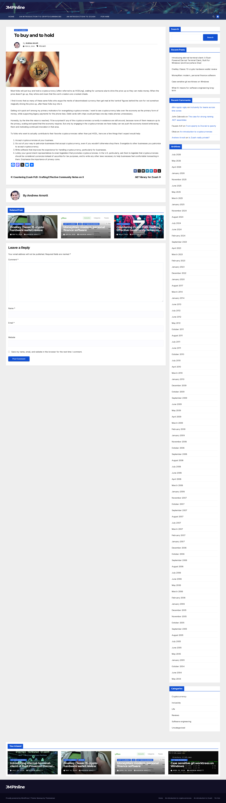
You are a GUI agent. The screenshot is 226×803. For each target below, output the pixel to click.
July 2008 (176, 466)
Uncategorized (178, 728)
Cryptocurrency (21, 30)
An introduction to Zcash (81, 17)
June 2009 (177, 404)
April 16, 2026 (179, 770)
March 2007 (177, 529)
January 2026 (178, 173)
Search (175, 29)
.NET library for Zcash (147, 177)
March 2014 (177, 292)
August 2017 (177, 285)
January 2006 (178, 604)
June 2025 (177, 186)
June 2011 (176, 348)
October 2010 (178, 354)
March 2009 (177, 423)
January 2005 (178, 660)
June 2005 (177, 647)
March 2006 (177, 591)
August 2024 (178, 217)
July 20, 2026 (18, 770)
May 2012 (176, 323)
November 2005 (179, 616)
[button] (213, 16)
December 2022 (179, 273)
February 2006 (179, 598)
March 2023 (177, 254)
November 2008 (179, 441)
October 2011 (178, 329)
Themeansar (50, 798)
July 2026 (176, 154)
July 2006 (176, 573)
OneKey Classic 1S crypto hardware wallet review (27, 228)
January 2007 (178, 541)
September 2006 (179, 560)
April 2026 (176, 167)
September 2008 (179, 454)
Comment (13, 259)
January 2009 (178, 435)
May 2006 (176, 585)
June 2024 (177, 229)
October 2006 (178, 554)
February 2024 (179, 235)
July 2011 (176, 342)
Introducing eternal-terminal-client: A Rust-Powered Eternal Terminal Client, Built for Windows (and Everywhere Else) (191, 60)
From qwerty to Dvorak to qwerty (201, 126)
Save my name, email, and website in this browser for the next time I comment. (46, 352)
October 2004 (178, 666)
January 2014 (178, 298)
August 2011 (177, 335)
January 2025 (178, 204)
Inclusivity (176, 703)
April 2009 (176, 417)
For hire (105, 17)
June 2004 (177, 672)
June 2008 (177, 473)
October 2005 (178, 623)
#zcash (42, 46)
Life (80, 224)
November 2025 (179, 179)
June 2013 (176, 304)
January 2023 (178, 267)
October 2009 (178, 392)
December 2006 (179, 548)
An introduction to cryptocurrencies (40, 17)
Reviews (28, 224)
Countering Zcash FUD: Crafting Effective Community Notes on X (48, 177)
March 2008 (177, 485)
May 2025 (176, 192)
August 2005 (177, 635)
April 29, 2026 (125, 770)
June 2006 (177, 579)
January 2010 (178, 379)
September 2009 (179, 398)
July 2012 (176, 310)
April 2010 (176, 367)
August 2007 (178, 516)
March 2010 (177, 373)
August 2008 (178, 460)
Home (11, 17)
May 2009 (176, 410)
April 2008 (176, 479)
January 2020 (178, 279)
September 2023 (179, 242)
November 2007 (179, 498)
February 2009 (179, 429)
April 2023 (176, 248)
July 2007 (176, 523)
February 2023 (178, 260)
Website (11, 337)
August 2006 (178, 566)
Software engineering (91, 224)
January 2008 (178, 491)
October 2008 (178, 448)
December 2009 (179, 385)
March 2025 (177, 198)
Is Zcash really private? (199, 137)
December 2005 (179, 610)
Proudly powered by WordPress (18, 798)
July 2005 (176, 641)
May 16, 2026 (71, 770)
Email (11, 323)
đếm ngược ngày (179, 107)
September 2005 (179, 629)
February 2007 (179, 535)
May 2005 (176, 654)
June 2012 (176, 317)
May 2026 (176, 161)
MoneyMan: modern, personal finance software (84, 228)
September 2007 (179, 510)
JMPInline (15, 7)
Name (11, 308)
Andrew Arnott (32, 43)
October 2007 (178, 504)
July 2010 (176, 360)
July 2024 (176, 223)
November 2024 (179, 211)
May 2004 (176, 679)
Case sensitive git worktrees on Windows (190, 81)
